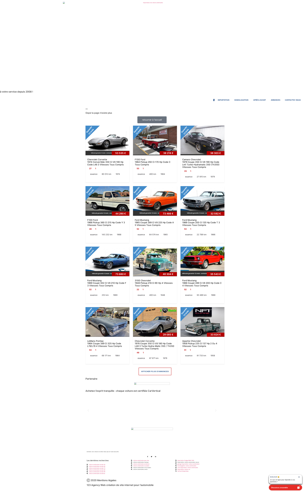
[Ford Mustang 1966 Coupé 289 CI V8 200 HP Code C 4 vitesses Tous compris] (202, 261)
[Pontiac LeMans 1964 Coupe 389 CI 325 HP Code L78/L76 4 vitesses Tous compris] (107, 322)
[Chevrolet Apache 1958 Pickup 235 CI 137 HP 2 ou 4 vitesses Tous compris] (202, 322)
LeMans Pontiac (95, 341)
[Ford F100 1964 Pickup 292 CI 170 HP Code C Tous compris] (155, 140)
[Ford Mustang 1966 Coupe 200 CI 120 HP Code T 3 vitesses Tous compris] (202, 201)
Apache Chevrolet (191, 341)
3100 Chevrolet (143, 280)
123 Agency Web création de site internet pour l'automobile (120, 485)
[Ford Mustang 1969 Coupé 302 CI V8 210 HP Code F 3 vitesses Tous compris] (107, 261)
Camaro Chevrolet (191, 159)
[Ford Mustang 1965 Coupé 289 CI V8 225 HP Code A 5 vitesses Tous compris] (155, 201)
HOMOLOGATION (241, 100)
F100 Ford (140, 159)
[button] (88, 410)
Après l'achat (259, 100)
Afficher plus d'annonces (155, 371)
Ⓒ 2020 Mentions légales (101, 480)
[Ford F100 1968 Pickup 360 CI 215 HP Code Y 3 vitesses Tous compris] (107, 201)
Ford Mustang (142, 220)
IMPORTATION (224, 100)
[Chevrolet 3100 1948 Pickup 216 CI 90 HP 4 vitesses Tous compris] (155, 261)
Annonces (275, 100)
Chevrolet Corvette (97, 159)
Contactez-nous (293, 100)
